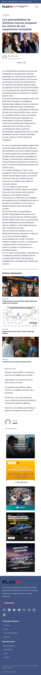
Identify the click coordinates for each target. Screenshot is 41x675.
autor (16, 56)
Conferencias (22, 1)
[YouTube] (19, 610)
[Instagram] (4, 610)
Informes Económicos (11, 633)
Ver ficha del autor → (11, 428)
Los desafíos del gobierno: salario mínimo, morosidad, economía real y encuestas (19, 390)
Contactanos (9, 603)
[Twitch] (34, 610)
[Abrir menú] (37, 7)
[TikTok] (29, 610)
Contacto (29, 1)
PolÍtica (6, 15)
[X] (24, 610)
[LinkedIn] (9, 610)
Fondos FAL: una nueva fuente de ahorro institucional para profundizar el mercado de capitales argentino (20, 400)
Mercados (7, 637)
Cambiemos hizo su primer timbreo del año (16, 362)
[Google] (4, 615)
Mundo (6, 629)
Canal (5, 653)
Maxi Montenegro (13, 1)
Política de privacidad (9, 672)
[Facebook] (14, 610)
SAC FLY (10, 668)
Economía (7, 625)
